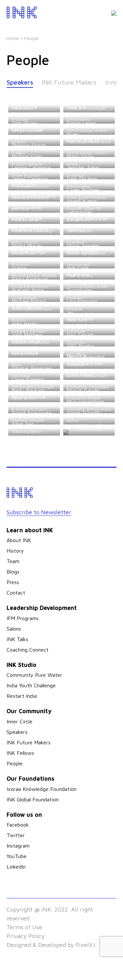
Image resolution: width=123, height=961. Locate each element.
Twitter (16, 835)
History (15, 551)
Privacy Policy (26, 935)
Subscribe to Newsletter (39, 512)
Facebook (18, 825)
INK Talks (17, 639)
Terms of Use (24, 927)
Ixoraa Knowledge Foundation (41, 789)
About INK (19, 540)
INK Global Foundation (33, 799)
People (15, 763)
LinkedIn (16, 867)
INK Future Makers (69, 82)
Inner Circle (19, 721)
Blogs (13, 572)
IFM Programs (23, 618)
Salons (14, 629)
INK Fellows (20, 753)
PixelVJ (85, 944)
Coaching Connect (28, 650)
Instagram (18, 846)
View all (89, 426)
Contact (16, 593)
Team (13, 561)
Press (13, 582)
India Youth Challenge (31, 685)
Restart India (22, 696)
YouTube (17, 856)
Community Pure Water (34, 675)
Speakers (20, 82)
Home (13, 38)
